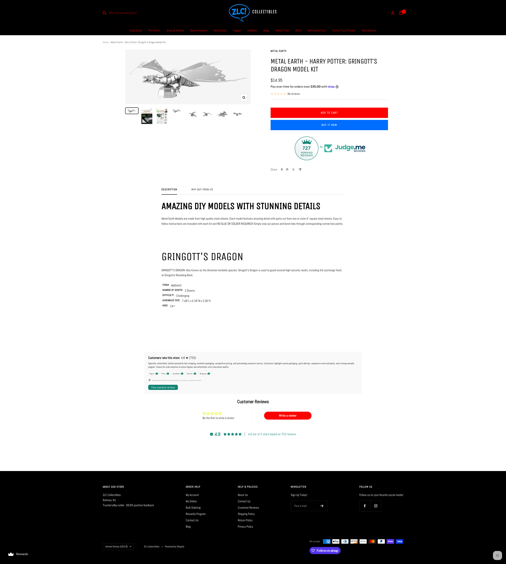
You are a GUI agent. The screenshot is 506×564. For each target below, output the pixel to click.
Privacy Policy (245, 526)
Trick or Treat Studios (344, 30)
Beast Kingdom (199, 30)
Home (105, 42)
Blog (188, 526)
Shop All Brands (175, 30)
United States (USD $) (116, 546)
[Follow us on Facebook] (364, 505)
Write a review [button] (287, 415)
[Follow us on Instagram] (375, 505)
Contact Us (192, 520)
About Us (243, 495)
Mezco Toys (282, 30)
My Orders (191, 501)
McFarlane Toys (316, 30)
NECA (298, 30)
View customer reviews (163, 387)
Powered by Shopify (174, 546)
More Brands (369, 30)
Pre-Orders (154, 30)
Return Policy (245, 520)
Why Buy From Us (202, 189)
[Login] (393, 13)
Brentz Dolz (220, 30)
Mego (266, 30)
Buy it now (329, 125)
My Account (192, 495)
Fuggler (237, 30)
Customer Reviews (248, 507)
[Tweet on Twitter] (293, 169)
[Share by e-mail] (300, 169)
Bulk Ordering (193, 507)
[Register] (322, 505)
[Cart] (401, 13)
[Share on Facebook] (282, 169)
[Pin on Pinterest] (287, 169)
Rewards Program (196, 514)
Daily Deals (136, 30)
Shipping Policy (246, 514)
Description (169, 189)
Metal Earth (278, 51)
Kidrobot (252, 30)
